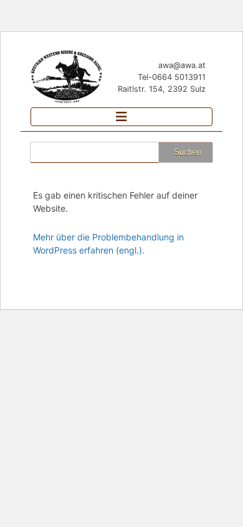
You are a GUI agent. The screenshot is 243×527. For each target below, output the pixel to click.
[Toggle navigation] (121, 116)
